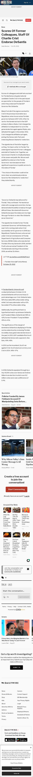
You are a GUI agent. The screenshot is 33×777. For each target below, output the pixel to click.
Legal (19, 703)
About (3, 703)
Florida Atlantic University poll (13, 289)
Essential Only (16, 768)
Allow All (16, 773)
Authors (4, 710)
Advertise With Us (7, 707)
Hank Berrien (5, 46)
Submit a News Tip (23, 718)
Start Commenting (16, 489)
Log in (26, 496)
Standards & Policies (23, 715)
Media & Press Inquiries (21, 707)
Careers (19, 691)
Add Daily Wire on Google (17, 86)
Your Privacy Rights (23, 700)
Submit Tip (16, 667)
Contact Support (22, 694)
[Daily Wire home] (16, 20)
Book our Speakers (7, 713)
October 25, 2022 (9, 264)
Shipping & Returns (23, 711)
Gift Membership (22, 697)
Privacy (4, 719)
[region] (16, 761)
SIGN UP (28, 20)
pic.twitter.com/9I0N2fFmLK (20, 257)
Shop (3, 697)
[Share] (30, 53)
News (3, 691)
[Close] (31, 748)
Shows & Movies (7, 694)
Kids (3, 700)
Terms (4, 716)
